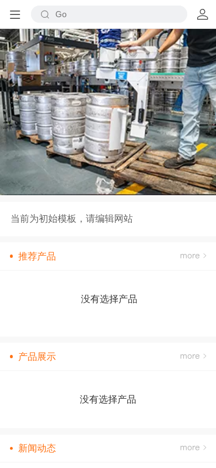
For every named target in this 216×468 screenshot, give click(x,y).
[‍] (193, 256)
